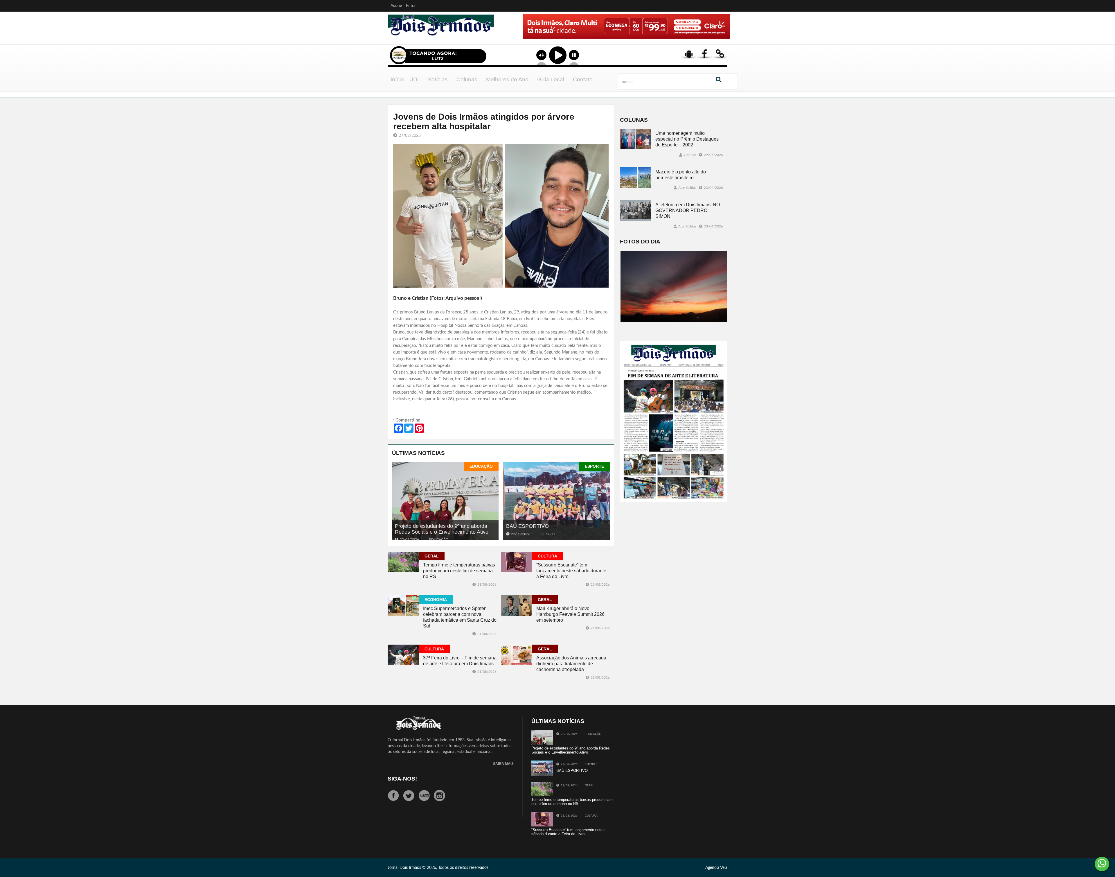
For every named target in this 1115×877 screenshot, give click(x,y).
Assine (396, 6)
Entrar (411, 6)
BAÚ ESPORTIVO (527, 526)
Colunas (466, 79)
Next (724, 34)
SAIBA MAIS (503, 764)
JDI (414, 79)
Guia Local (550, 79)
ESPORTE (594, 466)
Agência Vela (716, 868)
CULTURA (547, 556)
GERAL (432, 556)
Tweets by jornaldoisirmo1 (657, 721)
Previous (506, 34)
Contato (583, 79)
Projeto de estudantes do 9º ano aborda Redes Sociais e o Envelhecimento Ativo (441, 529)
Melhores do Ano (507, 79)
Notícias (437, 79)
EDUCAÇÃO (481, 466)
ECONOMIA (436, 599)
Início (397, 79)
